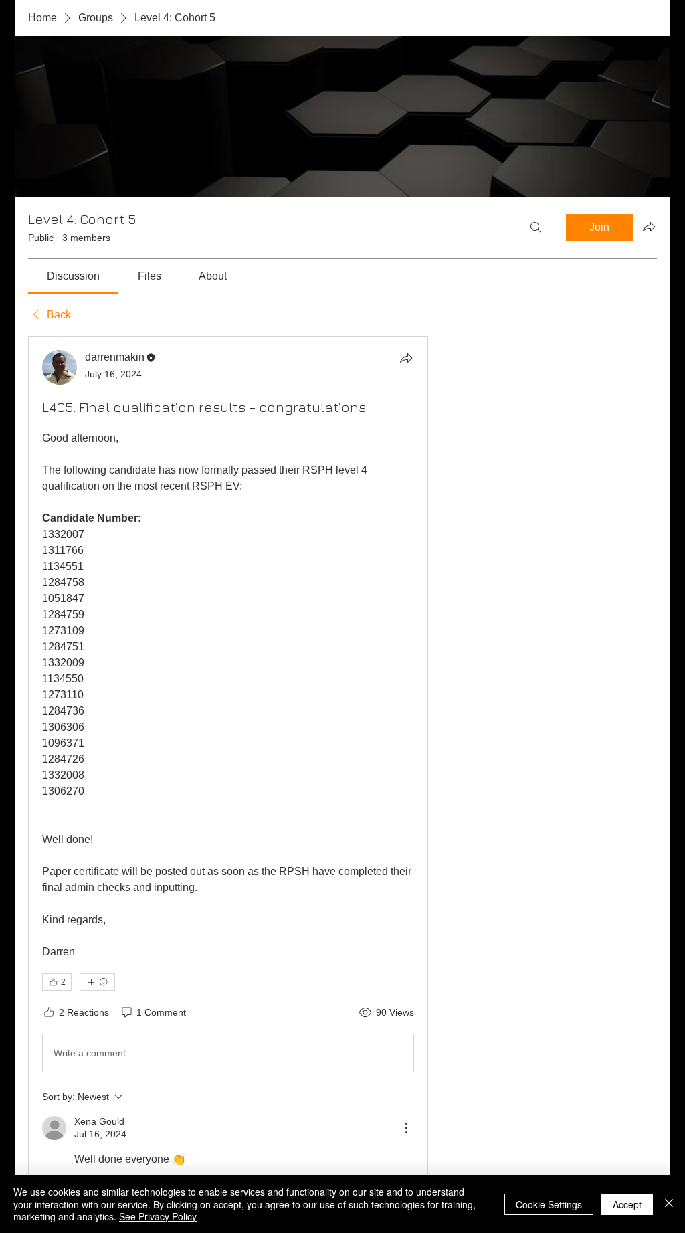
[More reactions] (97, 982)
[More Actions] (406, 1128)
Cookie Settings (549, 1204)
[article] (228, 771)
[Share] (406, 358)
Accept (627, 1204)
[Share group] (649, 227)
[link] (73, 276)
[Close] (669, 1203)
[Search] (536, 227)
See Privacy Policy (158, 1216)
